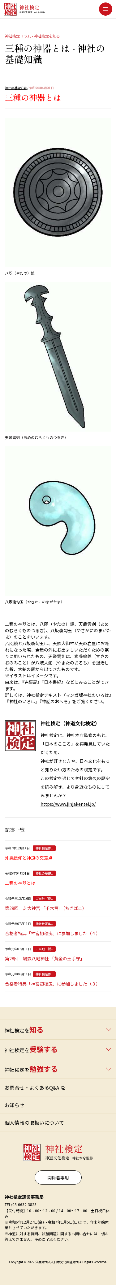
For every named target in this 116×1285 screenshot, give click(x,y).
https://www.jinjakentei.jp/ (68, 804)
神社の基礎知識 (16, 87)
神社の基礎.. (44, 873)
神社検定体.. (44, 848)
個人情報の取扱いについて (34, 1122)
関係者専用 (58, 1177)
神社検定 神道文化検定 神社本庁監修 (56, 1150)
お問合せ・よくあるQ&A (32, 1087)
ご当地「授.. (44, 898)
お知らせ (14, 1105)
